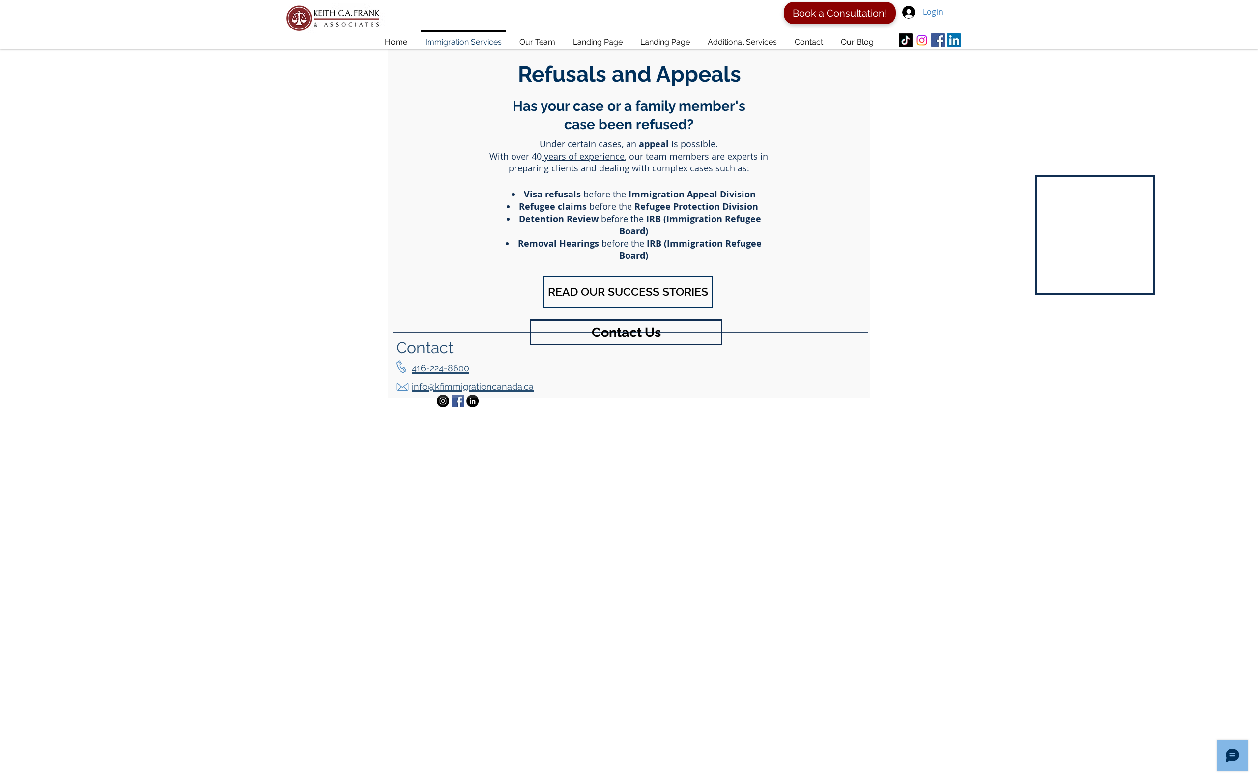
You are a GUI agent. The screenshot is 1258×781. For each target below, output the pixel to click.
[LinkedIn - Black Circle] (472, 401)
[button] (628, 292)
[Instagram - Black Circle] (443, 401)
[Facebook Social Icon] (458, 401)
